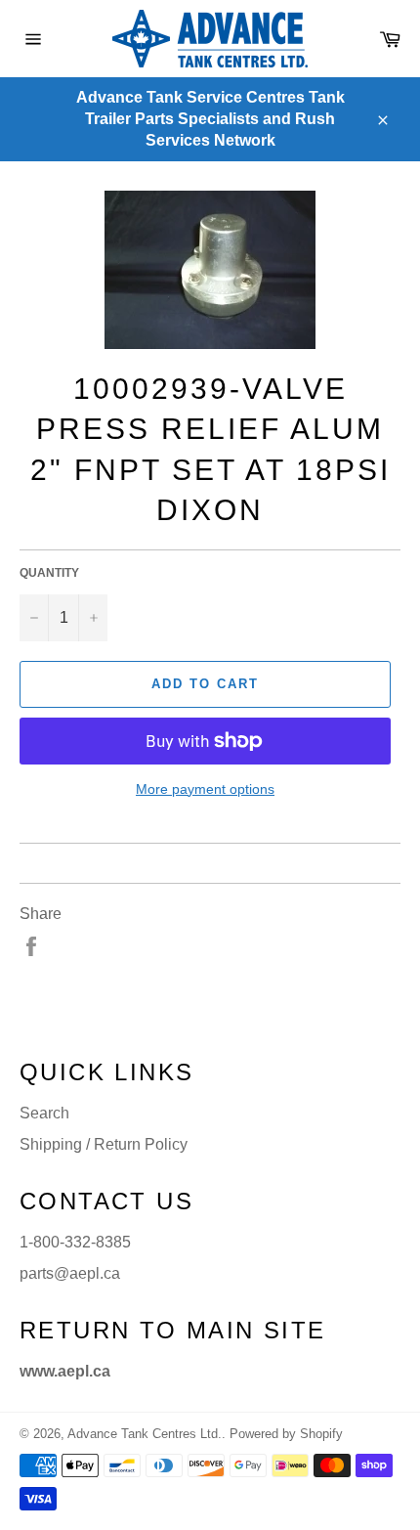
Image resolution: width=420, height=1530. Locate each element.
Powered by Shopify (286, 1433)
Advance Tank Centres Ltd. (144, 1433)
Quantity (49, 573)
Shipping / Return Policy (104, 1144)
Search (44, 1113)
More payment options (205, 789)
